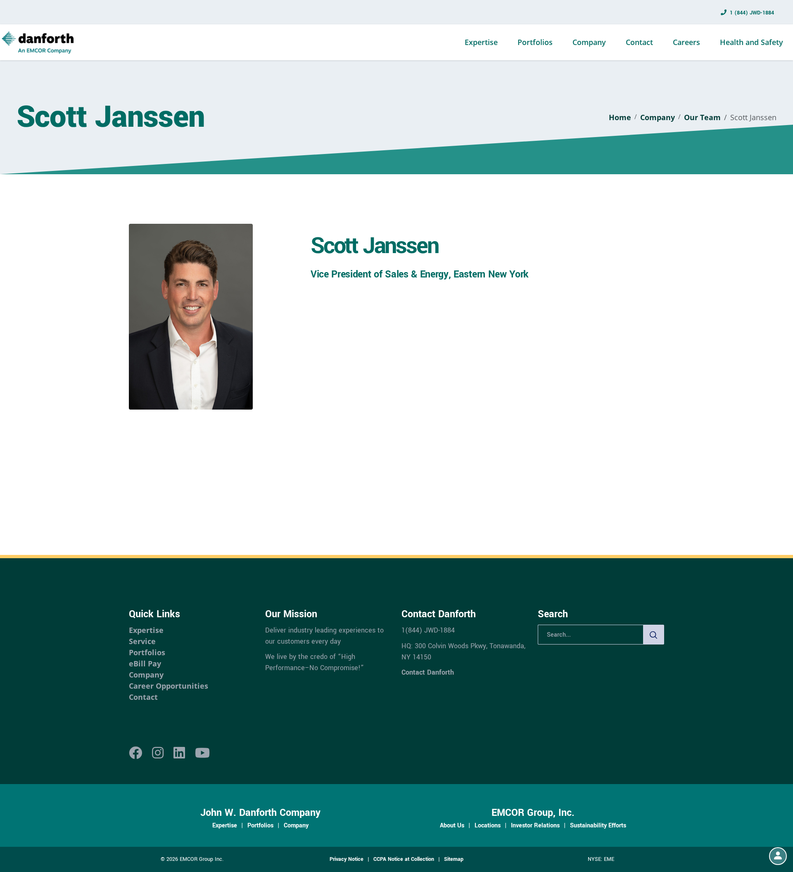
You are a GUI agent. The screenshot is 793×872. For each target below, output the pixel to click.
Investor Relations (535, 825)
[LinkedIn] (179, 753)
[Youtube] (202, 753)
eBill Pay (145, 663)
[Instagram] (158, 753)
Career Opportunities (168, 686)
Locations (488, 825)
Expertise (481, 42)
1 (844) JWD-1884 (752, 13)
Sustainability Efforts (598, 825)
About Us (452, 825)
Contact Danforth (427, 672)
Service (142, 641)
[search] (654, 635)
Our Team (702, 117)
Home (620, 117)
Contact (639, 42)
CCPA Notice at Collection (403, 859)
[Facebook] (135, 753)
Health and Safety (751, 42)
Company (589, 42)
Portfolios (535, 42)
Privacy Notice (346, 859)
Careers (686, 42)
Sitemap (453, 859)
